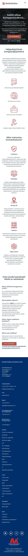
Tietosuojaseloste (6, 491)
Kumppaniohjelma (6, 504)
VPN (3, 443)
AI (2, 467)
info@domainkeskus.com (8, 389)
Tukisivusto (4, 514)
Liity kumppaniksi (14, 36)
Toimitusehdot (5, 488)
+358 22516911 (5, 386)
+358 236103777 (6, 414)
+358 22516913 (5, 403)
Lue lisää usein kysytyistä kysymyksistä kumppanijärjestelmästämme (14, 347)
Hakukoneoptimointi (7, 464)
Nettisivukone (5, 454)
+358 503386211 (6, 424)
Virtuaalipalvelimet (6, 451)
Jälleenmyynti (5, 506)
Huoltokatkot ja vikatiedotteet (9, 519)
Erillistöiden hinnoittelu (7, 470)
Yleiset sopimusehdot (7, 485)
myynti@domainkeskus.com (8, 405)
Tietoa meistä (5, 477)
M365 (3, 459)
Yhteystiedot (5, 480)
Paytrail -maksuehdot (7, 493)
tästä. (18, 41)
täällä (11, 303)
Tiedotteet (4, 517)
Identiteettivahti (5, 448)
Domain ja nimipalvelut (7, 432)
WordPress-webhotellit (7, 437)
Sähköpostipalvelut (6, 456)
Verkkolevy (4, 462)
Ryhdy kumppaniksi (9, 343)
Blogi (3, 483)
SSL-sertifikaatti (5, 445)
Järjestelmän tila (6, 522)
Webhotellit (4, 435)
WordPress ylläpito (6, 440)
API (3, 496)
